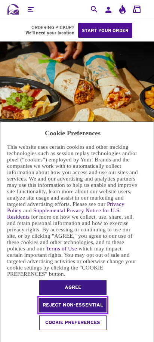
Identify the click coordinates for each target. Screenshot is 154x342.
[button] (30, 9)
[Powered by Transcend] (3, 337)
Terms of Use (61, 249)
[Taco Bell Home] (13, 9)
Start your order (105, 30)
